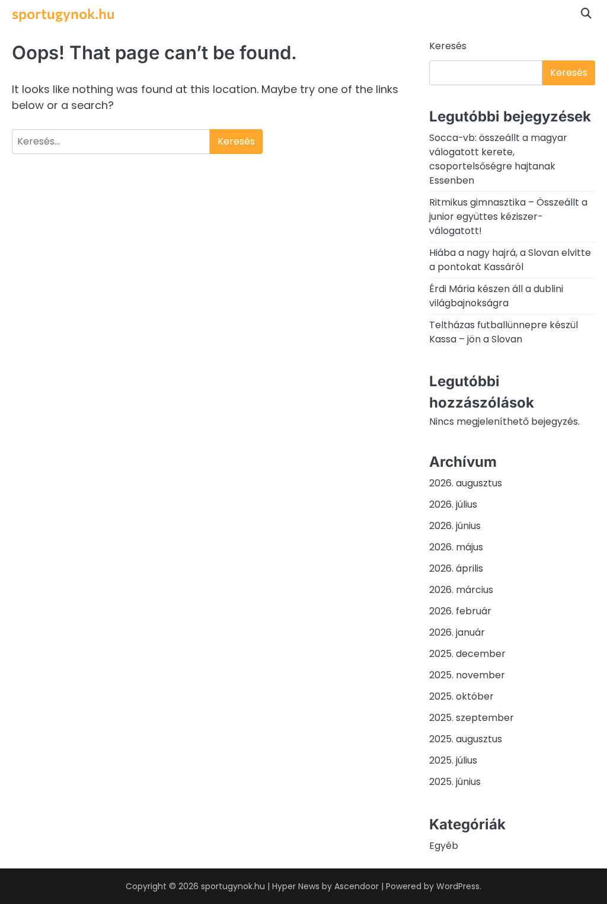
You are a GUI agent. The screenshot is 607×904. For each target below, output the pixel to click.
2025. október (461, 696)
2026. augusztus (465, 483)
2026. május (456, 547)
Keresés (448, 46)
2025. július (453, 760)
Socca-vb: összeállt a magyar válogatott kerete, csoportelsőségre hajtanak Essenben (498, 159)
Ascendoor (356, 886)
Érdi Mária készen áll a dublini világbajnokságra (496, 296)
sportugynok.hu (63, 13)
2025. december (467, 654)
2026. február (460, 611)
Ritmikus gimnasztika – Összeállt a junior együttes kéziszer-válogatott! (508, 216)
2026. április (456, 568)
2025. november (467, 675)
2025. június (455, 781)
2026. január (457, 632)
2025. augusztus (465, 739)
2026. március (461, 590)
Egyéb (443, 845)
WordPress (458, 886)
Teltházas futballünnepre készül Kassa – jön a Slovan (503, 332)
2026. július (453, 504)
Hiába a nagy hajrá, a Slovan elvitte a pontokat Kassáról (510, 260)
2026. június (455, 526)
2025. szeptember (471, 718)
